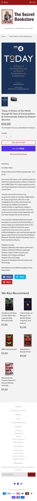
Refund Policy (18, 450)
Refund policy (18, 442)
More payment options (18, 154)
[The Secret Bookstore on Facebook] (18, 484)
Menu (6, 2)
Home (3, 36)
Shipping (14, 128)
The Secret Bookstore (19, 489)
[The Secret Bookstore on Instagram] (21, 484)
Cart (34, 2)
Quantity (4, 133)
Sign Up (31, 474)
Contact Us (19, 433)
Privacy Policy (18, 453)
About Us (18, 430)
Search (18, 436)
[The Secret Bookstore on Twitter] (15, 484)
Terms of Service (18, 439)
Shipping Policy (18, 459)
